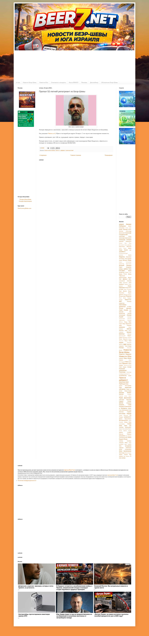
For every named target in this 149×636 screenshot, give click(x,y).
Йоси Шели (122, 297)
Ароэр (126, 250)
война (126, 269)
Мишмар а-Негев (127, 337)
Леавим (126, 310)
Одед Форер (127, 358)
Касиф (120, 299)
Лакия (121, 310)
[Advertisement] (74, 65)
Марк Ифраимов (127, 323)
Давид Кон (128, 272)
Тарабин (129, 411)
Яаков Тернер (123, 454)
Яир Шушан (126, 456)
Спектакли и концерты (58, 82)
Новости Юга (43, 82)
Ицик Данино (123, 291)
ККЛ (120, 301)
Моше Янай (128, 340)
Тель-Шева (122, 413)
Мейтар (129, 329)
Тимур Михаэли (123, 415)
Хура (125, 425)
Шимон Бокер (127, 430)
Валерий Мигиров (125, 265)
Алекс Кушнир (123, 229)
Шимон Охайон (125, 432)
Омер (126, 361)
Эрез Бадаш (127, 444)
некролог (121, 346)
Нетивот (121, 347)
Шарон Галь (122, 429)
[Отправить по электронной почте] (51, 148)
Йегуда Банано (127, 294)
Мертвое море (123, 330)
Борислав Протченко (125, 263)
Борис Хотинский (125, 262)
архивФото (122, 251)
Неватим (129, 344)
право (129, 375)
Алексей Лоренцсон (125, 241)
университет (127, 417)
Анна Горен (122, 248)
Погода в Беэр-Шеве (25, 199)
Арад (120, 250)
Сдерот (121, 401)
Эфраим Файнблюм (125, 447)
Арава (129, 248)
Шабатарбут (128, 427)
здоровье (125, 282)
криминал (122, 306)
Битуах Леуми (127, 260)
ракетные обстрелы (125, 388)
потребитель (123, 375)
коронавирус (122, 305)
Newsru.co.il (51, 133)
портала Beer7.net (69, 470)
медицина (122, 327)
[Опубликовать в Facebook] (57, 148)
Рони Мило (128, 396)
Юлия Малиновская (125, 451)
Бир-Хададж (128, 258)
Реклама (84, 82)
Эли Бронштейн (123, 437)
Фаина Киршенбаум (125, 418)
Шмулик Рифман (125, 434)
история (121, 289)
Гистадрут (122, 270)
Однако (121, 360)
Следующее (43, 155)
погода (129, 367)
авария (121, 224)
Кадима (129, 297)
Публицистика (123, 384)
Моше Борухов (123, 339)
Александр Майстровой (125, 238)
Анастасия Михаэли (125, 246)
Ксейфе (129, 306)
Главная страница (75, 155)
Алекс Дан (128, 227)
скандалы (128, 403)
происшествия (69, 150)
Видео (120, 267)
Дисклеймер (94, 82)
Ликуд (125, 322)
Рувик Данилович (125, 398)
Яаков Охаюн (128, 452)
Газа (130, 269)
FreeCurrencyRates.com (24, 208)
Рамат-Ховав (127, 391)
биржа (120, 260)
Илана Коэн (128, 287)
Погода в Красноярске (25, 201)
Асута (129, 255)
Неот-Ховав (128, 346)
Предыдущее (109, 155)
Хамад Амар (127, 422)
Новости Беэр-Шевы (29, 82)
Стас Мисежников (123, 410)
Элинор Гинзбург (125, 441)
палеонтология (127, 365)
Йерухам (128, 296)
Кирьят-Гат (128, 299)
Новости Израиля (125, 354)
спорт (129, 408)
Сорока (121, 404)
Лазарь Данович (125, 308)
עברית (18, 82)
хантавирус (122, 423)
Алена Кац (122, 243)
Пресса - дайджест (60, 150)
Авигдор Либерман (125, 225)
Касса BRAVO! (73, 82)
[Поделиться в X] (55, 148)
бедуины (122, 257)
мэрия (121, 342)
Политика (122, 372)
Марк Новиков (125, 325)
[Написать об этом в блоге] (53, 148)
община (121, 358)
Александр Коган (125, 236)
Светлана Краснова (125, 399)
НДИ (124, 344)
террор (129, 413)
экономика (122, 436)
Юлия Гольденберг (125, 449)
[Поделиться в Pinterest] (59, 148)
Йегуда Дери (122, 296)
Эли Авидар (128, 435)
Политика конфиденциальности (27, 480)
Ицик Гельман (127, 289)
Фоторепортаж (123, 420)
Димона (125, 279)
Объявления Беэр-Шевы (109, 82)
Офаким (125, 363)
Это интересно (125, 446)
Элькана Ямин (123, 442)
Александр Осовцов (125, 239)
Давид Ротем (123, 274)
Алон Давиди (127, 244)
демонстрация (122, 277)
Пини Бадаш (122, 367)
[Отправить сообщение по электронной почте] (48, 147)
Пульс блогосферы (125, 385)
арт (130, 250)
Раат (120, 387)
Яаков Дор (121, 452)
